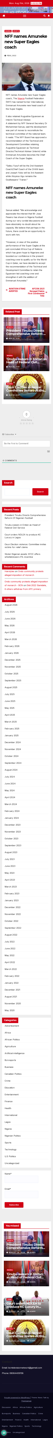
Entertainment (12, 1094)
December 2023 (13, 825)
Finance (8, 1101)
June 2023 (10, 866)
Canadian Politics (13, 1074)
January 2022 (12, 983)
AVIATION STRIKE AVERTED (17, 290)
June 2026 (10, 618)
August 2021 (11, 996)
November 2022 (13, 914)
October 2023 (11, 838)
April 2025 (10, 715)
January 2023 (12, 900)
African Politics (12, 1039)
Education (10, 1087)
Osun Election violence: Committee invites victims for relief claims (25, 390)
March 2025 (11, 721)
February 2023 (12, 893)
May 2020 (10, 1010)
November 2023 (13, 831)
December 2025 (13, 660)
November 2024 (13, 749)
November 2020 (13, 1003)
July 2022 (10, 941)
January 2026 (12, 653)
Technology (10, 1149)
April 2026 (10, 632)
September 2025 (13, 680)
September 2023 (13, 845)
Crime (7, 1080)
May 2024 (10, 790)
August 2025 (11, 687)
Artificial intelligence (15, 1053)
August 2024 (11, 770)
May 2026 (10, 625)
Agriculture (10, 1046)
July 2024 (10, 776)
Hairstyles (9, 571)
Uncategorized (12, 1163)
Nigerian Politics (13, 1135)
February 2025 (12, 728)
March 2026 (11, 639)
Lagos (8, 1122)
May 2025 (10, 708)
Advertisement (12, 1025)
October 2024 (12, 756)
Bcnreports (10, 1060)
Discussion (6, 1407)
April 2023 (10, 879)
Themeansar (26, 1401)
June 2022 (10, 948)
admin (33, 1252)
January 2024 (12, 818)
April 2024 (10, 797)
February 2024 (12, 811)
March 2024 (11, 804)
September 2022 (13, 928)
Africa (8, 1032)
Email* (8, 1189)
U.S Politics (10, 1156)
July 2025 (10, 694)
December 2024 (13, 742)
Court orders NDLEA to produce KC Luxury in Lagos (23, 1307)
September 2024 (13, 763)
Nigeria (8, 31)
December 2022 (13, 907)
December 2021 (12, 989)
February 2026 (12, 646)
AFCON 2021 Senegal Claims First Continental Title (36, 292)
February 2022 (12, 976)
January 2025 (12, 735)
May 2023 (10, 873)
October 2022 (11, 921)
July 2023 (10, 859)
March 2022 (11, 969)
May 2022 (10, 955)
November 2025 (13, 666)
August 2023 (11, 852)
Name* (8, 1173)
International (11, 1115)
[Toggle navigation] (25, 16)
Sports (16, 31)
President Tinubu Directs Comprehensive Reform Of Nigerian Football (26, 334)
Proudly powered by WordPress (17, 1398)
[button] (44, 15)
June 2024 (10, 783)
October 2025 (11, 673)
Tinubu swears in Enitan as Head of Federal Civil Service (26, 362)
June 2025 (10, 701)
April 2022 (10, 962)
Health (8, 1108)
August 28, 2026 (17, 1252)
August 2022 (11, 934)
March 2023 (11, 886)
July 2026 (10, 611)
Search (8, 482)
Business (9, 1067)
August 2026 (11, 605)
